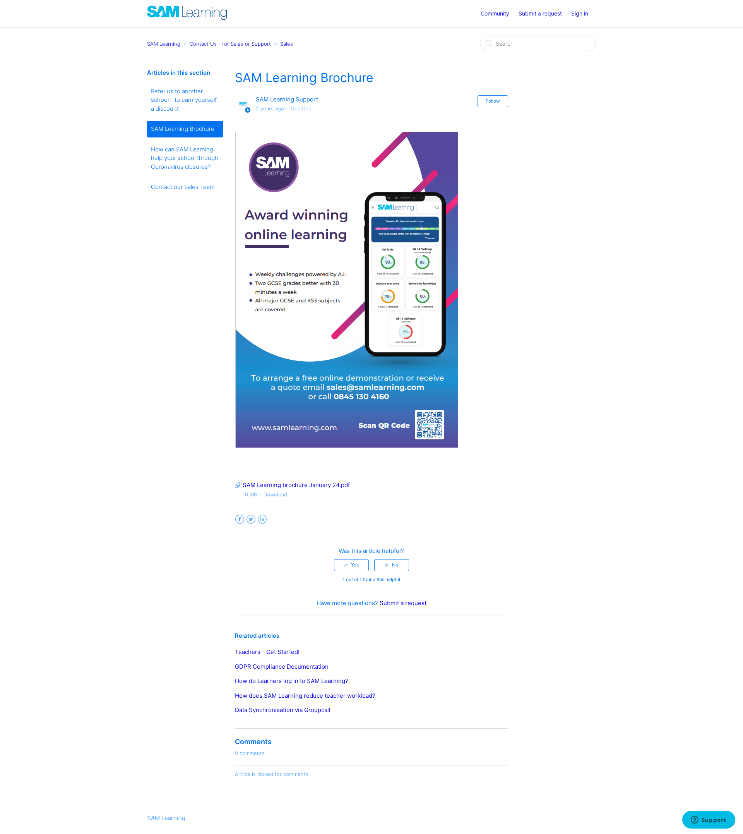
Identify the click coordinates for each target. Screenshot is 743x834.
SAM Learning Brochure (182, 128)
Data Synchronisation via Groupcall (282, 710)
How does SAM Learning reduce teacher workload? (305, 695)
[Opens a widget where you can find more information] (708, 820)
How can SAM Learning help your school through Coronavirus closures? (184, 158)
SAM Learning (163, 44)
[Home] (187, 17)
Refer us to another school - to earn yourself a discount (184, 100)
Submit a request (540, 13)
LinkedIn (262, 519)
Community (495, 13)
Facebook (240, 519)
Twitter (251, 519)
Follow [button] (493, 101)
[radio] (351, 565)
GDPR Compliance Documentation (282, 666)
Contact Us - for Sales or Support (230, 44)
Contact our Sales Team (183, 186)
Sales (286, 44)
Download (275, 494)
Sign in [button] (579, 13)
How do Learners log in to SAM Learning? (291, 681)
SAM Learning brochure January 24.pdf (296, 485)
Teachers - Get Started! (267, 652)
